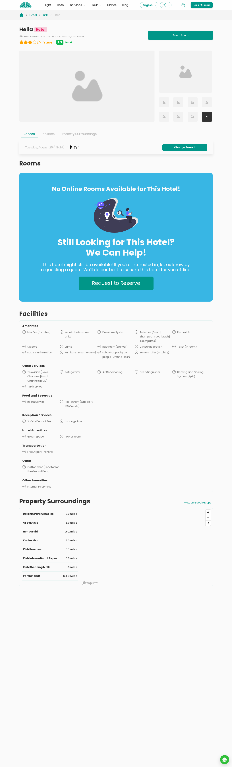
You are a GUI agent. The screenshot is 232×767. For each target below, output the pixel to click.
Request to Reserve (116, 283)
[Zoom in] (208, 512)
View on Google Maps (197, 502)
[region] (147, 547)
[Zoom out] (208, 517)
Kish (45, 15)
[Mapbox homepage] (90, 583)
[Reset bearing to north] (208, 523)
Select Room (180, 35)
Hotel (33, 15)
